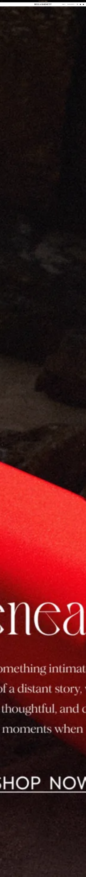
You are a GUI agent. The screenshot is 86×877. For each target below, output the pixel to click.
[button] (77, 4)
